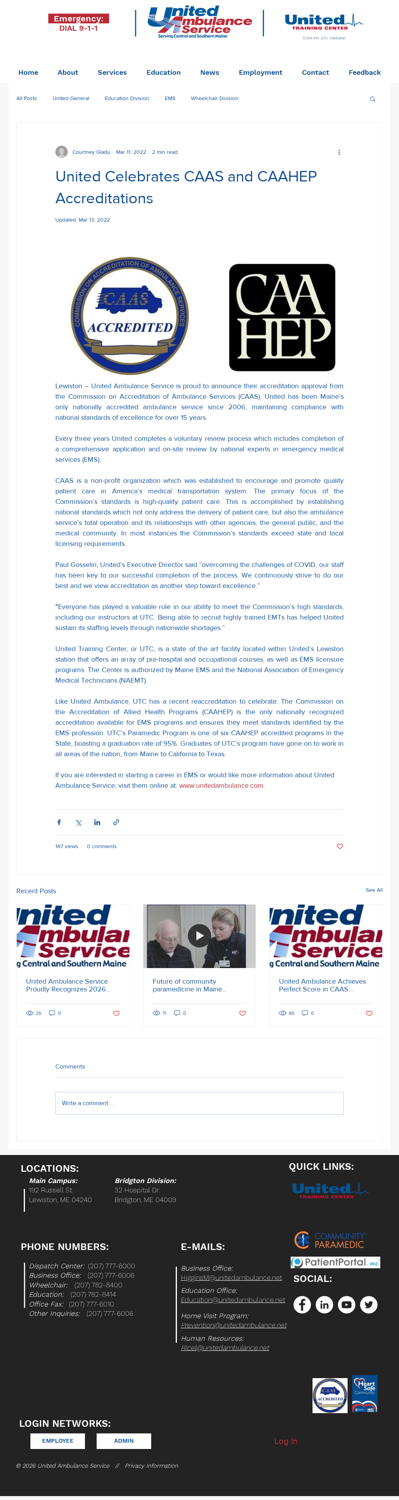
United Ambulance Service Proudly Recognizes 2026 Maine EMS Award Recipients (71, 985)
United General (71, 98)
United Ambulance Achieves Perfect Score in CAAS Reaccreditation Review (322, 985)
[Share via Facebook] (59, 822)
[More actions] (339, 152)
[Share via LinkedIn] (97, 822)
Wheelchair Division (214, 98)
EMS (170, 98)
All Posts (26, 98)
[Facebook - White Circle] (302, 1304)
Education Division (127, 98)
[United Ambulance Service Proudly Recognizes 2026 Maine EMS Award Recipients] (73, 936)
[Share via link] (116, 822)
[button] (372, 98)
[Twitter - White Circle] (369, 1304)
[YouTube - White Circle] (346, 1304)
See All (374, 890)
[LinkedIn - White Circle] (324, 1304)
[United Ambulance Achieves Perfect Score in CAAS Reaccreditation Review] (326, 936)
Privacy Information (151, 1465)
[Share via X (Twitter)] (78, 822)
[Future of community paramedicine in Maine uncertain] (199, 936)
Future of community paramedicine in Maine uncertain (187, 985)
